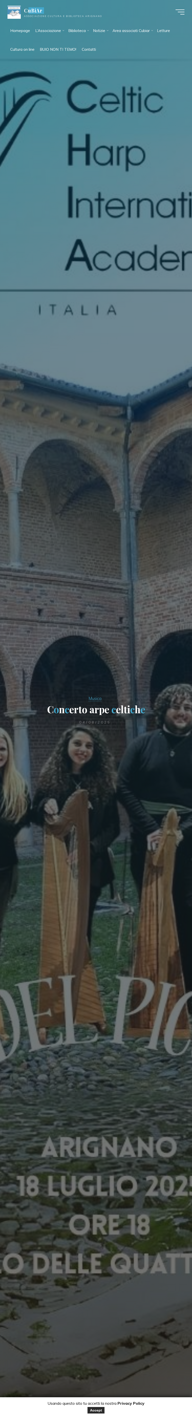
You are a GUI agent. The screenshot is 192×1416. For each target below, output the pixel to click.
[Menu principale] (180, 12)
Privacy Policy (131, 1403)
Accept (96, 1410)
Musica (95, 698)
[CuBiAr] (14, 12)
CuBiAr (33, 10)
